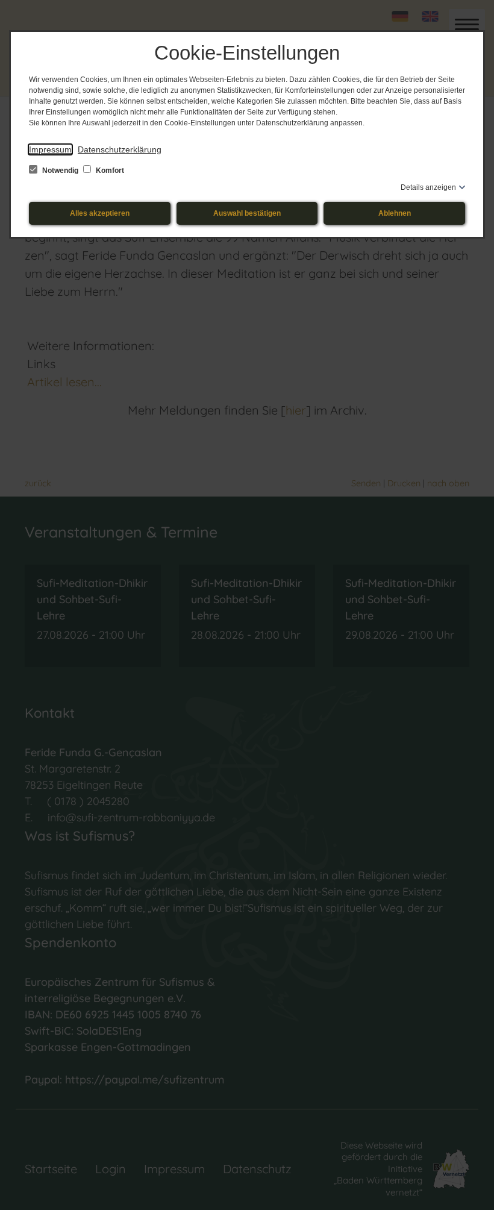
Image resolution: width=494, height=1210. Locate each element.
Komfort (109, 170)
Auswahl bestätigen (247, 213)
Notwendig (60, 170)
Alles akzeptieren (100, 213)
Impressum (50, 149)
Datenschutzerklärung (119, 149)
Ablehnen (394, 213)
